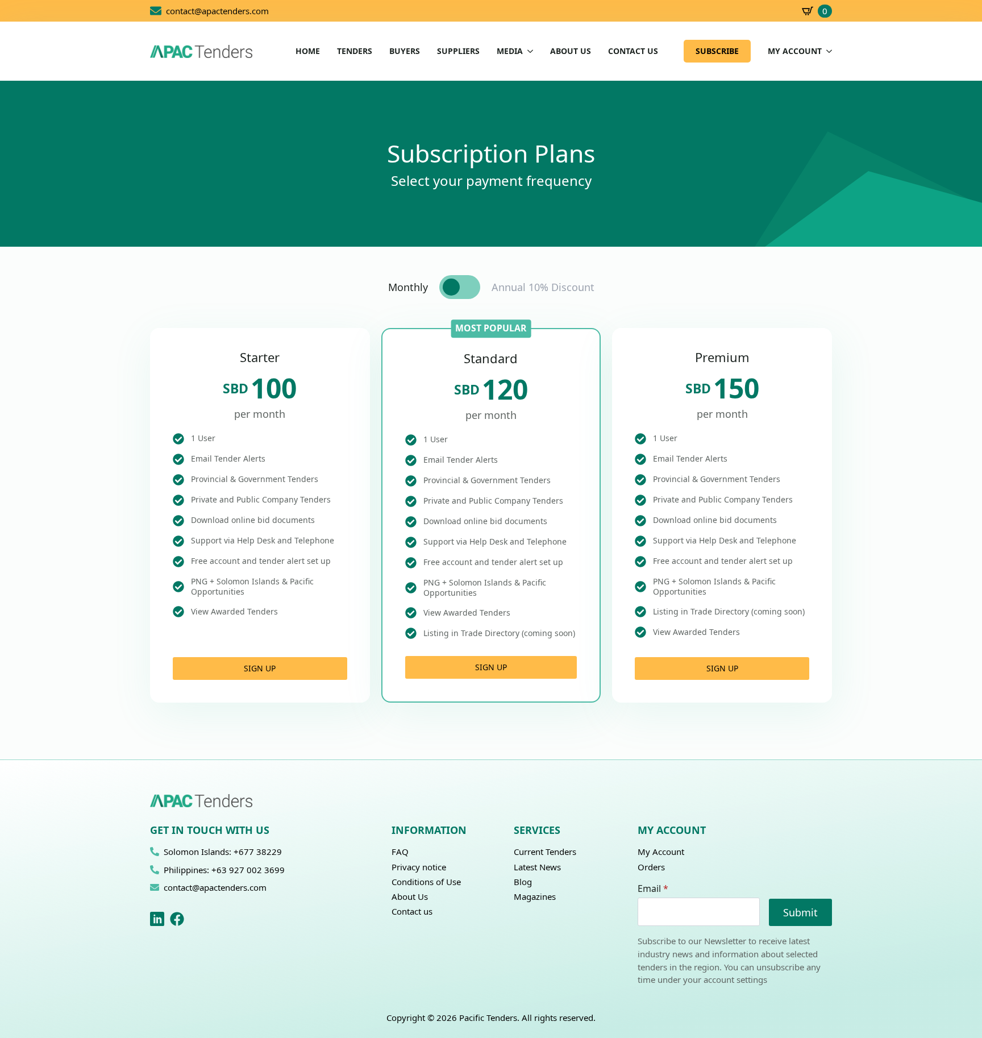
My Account (661, 851)
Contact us (412, 911)
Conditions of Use (426, 881)
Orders (651, 867)
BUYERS (404, 51)
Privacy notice (419, 867)
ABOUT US (570, 51)
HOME (308, 51)
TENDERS (354, 51)
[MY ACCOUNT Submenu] (827, 51)
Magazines (535, 896)
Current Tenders (545, 851)
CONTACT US (633, 51)
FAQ (400, 851)
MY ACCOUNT (795, 51)
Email (653, 888)
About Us (410, 896)
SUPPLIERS (458, 51)
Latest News (537, 867)
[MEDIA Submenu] (528, 51)
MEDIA (510, 51)
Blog (523, 881)
